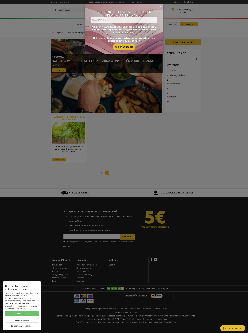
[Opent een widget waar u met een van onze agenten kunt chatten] (232, 328)
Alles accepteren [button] (22, 313)
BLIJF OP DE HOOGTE (124, 47)
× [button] (38, 284)
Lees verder (20, 308)
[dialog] (22, 305)
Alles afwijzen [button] (22, 320)
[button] (22, 326)
